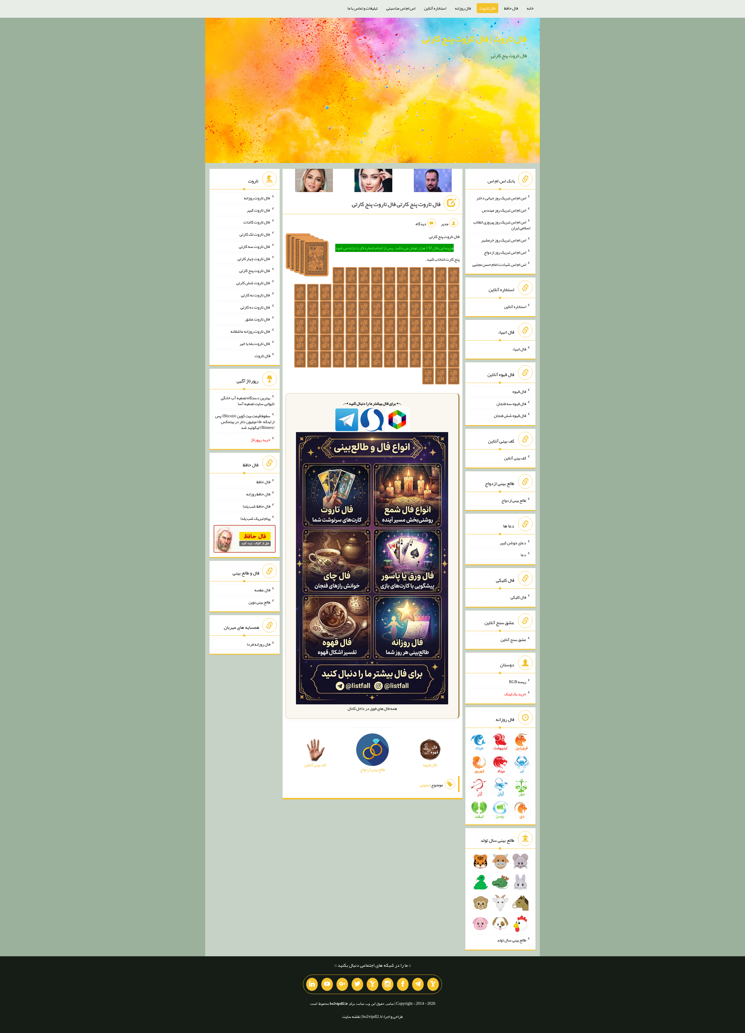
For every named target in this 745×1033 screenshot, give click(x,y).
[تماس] (372, 984)
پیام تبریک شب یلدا (255, 518)
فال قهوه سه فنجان (511, 403)
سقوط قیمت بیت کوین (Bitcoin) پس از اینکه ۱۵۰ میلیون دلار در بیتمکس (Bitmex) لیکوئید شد (244, 422)
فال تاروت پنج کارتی (254, 270)
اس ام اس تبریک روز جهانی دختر (501, 198)
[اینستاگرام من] (387, 984)
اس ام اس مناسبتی (400, 8)
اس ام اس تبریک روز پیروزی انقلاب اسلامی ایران (501, 225)
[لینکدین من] (312, 984)
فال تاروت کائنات (256, 222)
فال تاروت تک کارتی (255, 234)
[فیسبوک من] (403, 984)
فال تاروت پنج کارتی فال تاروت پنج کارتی (396, 204)
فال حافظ (511, 8)
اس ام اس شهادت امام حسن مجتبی (499, 264)
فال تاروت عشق (257, 319)
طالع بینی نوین (259, 602)
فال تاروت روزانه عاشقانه (250, 331)
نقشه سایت (351, 1016)
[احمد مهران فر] (433, 182)
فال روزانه (463, 8)
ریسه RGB (517, 682)
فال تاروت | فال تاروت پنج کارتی (474, 38)
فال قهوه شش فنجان (510, 415)
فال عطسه (262, 590)
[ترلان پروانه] (373, 182)
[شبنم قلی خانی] (314, 182)
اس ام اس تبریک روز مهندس (504, 210)
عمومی (425, 785)
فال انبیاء (519, 349)
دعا (523, 555)
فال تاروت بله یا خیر (255, 343)
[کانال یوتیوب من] (327, 984)
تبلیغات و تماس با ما (362, 8)
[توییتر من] (357, 984)
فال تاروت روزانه (257, 198)
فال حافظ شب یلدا (256, 506)
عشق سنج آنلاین (513, 639)
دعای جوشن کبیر (513, 542)
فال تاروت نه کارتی (255, 295)
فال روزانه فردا (258, 644)
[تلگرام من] (418, 984)
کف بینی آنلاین (515, 458)
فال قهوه (519, 391)
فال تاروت (487, 8)
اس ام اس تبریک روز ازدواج (505, 252)
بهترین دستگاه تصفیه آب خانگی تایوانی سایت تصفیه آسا (247, 401)
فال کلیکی (518, 597)
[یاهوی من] (433, 984)
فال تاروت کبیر (258, 210)
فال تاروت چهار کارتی (253, 258)
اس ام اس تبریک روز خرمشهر (503, 240)
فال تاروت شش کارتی (253, 283)
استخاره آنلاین (435, 8)
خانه (530, 8)
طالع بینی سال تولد (511, 940)
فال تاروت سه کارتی (254, 246)
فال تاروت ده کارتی (255, 307)
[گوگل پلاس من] (342, 984)
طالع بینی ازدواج (513, 500)
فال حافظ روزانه (258, 494)
